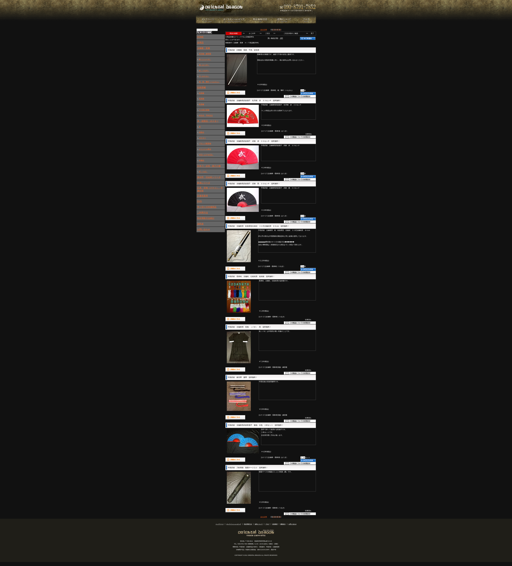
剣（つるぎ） (204, 71)
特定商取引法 (248, 524)
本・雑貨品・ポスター (208, 121)
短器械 (201, 93)
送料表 (200, 224)
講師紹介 (283, 524)
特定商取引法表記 (205, 218)
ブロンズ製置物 (205, 144)
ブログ (267, 524)
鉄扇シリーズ (203, 183)
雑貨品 (201, 132)
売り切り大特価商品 (206, 207)
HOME (200, 37)
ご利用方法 (202, 212)
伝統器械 (201, 87)
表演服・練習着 (205, 54)
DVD (199, 201)
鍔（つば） (203, 172)
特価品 (201, 160)
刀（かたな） (204, 76)
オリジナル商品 (205, 149)
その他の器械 (204, 110)
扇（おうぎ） (204, 65)
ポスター (202, 138)
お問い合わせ (203, 229)
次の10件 (263, 30)
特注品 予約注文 (206, 115)
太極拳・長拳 (203, 48)
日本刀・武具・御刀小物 (209, 166)
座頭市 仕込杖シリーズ (209, 177)
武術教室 (275, 524)
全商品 (200, 42)
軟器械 (201, 104)
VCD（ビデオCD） (206, 155)
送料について (259, 524)
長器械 (201, 99)
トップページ (220, 524)
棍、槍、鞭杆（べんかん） (209, 82)
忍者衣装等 (202, 196)
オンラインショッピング (233, 524)
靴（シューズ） (205, 59)
